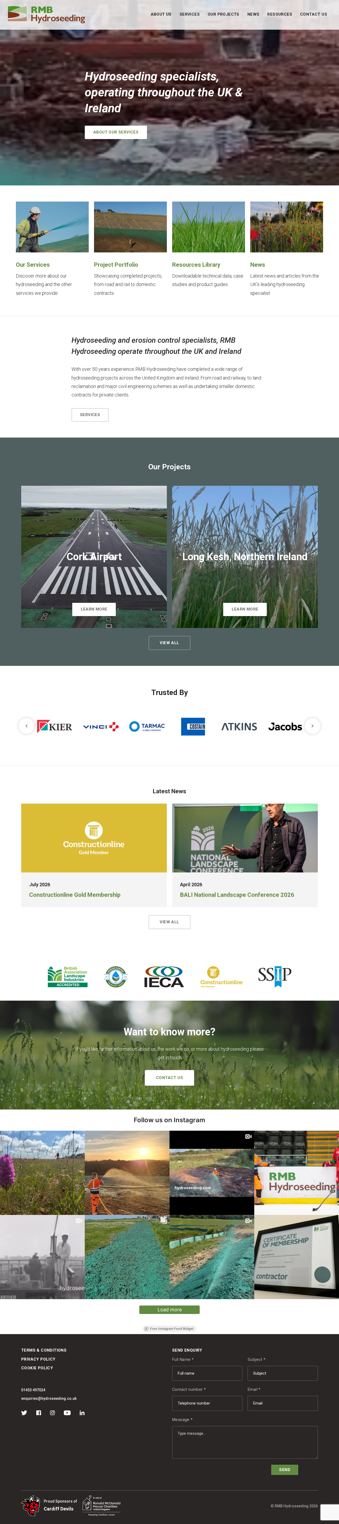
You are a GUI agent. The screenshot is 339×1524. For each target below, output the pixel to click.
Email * (254, 1389)
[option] (35, 726)
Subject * (257, 1359)
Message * (182, 1419)
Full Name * (183, 1359)
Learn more (94, 609)
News (253, 14)
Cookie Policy (37, 1368)
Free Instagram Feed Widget (171, 1329)
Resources (279, 14)
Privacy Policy (38, 1359)
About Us (161, 14)
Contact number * (189, 1389)
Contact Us (313, 14)
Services (190, 14)
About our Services (116, 132)
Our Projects (223, 14)
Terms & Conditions (43, 1350)
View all (169, 642)
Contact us (169, 1077)
